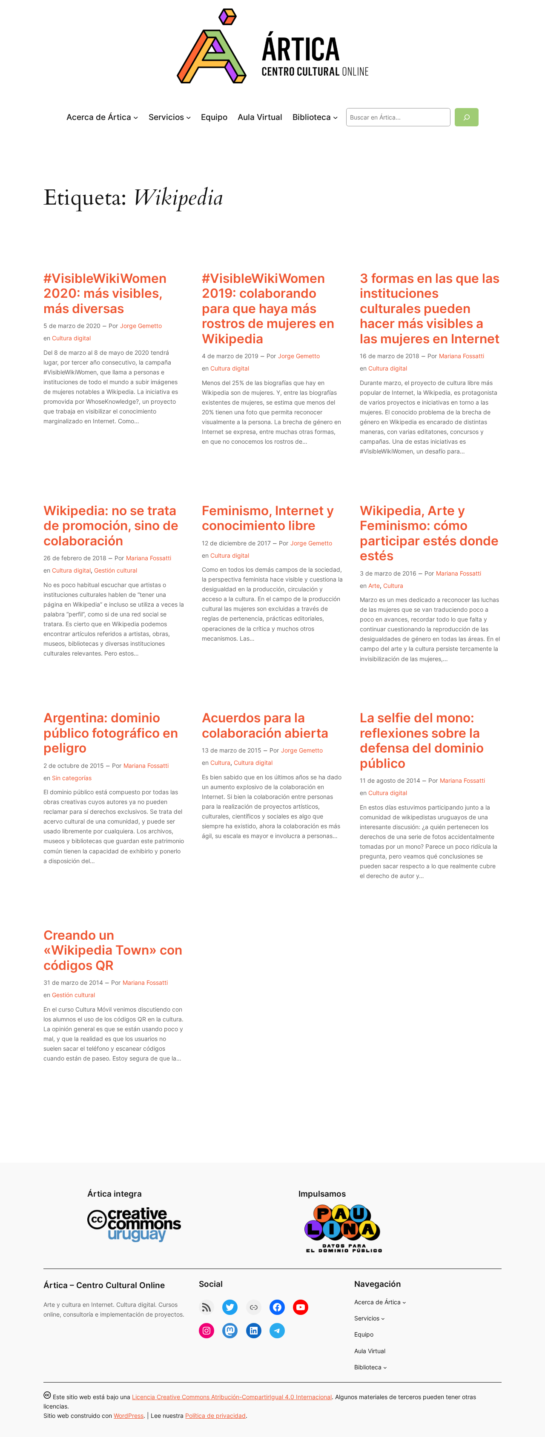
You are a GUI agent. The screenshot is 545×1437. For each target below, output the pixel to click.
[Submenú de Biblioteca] (335, 117)
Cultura (393, 585)
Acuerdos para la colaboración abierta (265, 725)
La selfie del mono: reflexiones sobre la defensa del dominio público (422, 740)
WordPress (128, 1415)
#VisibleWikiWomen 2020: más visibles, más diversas (104, 293)
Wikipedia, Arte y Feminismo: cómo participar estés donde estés (429, 533)
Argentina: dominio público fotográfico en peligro (110, 733)
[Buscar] (467, 117)
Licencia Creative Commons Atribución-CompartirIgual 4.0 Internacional (232, 1396)
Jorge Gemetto (141, 325)
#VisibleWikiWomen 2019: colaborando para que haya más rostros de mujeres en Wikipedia (268, 308)
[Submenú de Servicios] (188, 117)
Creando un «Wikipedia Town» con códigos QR (112, 950)
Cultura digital (71, 338)
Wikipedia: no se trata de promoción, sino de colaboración (110, 525)
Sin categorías (72, 777)
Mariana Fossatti (461, 355)
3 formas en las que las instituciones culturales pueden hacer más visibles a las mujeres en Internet (429, 308)
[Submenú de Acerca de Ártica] (135, 117)
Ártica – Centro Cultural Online (104, 1285)
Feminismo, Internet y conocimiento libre (268, 518)
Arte (374, 585)
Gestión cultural (115, 570)
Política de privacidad (215, 1415)
